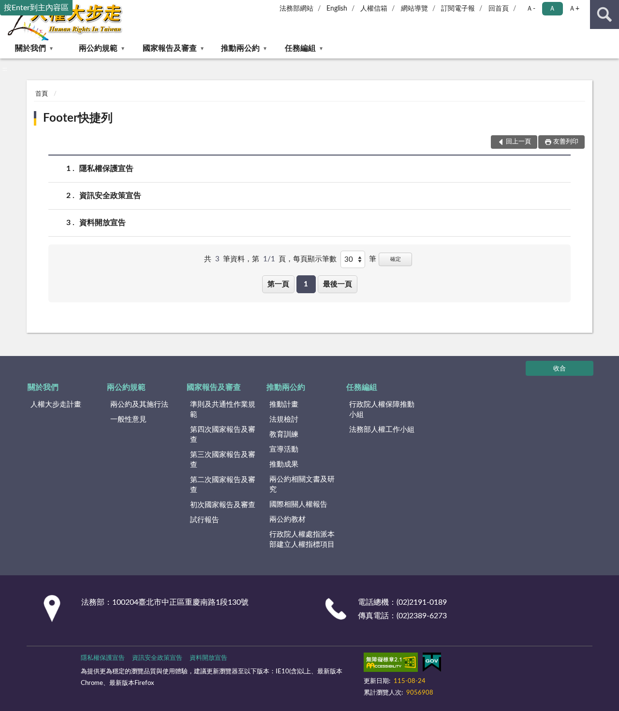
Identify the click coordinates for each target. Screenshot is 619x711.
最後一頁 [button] (337, 284)
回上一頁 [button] (518, 142)
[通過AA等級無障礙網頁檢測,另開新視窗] (391, 664)
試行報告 (204, 520)
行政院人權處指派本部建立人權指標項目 (302, 539)
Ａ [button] (552, 8)
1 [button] (306, 284)
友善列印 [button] (565, 142)
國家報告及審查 (170, 48)
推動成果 (283, 464)
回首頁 (498, 8)
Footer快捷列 (78, 118)
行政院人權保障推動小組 (381, 409)
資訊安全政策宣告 (110, 195)
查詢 (604, 14)
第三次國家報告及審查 (222, 460)
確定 (395, 259)
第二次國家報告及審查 (222, 485)
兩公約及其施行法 (139, 404)
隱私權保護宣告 (106, 168)
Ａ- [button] (530, 8)
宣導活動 (283, 449)
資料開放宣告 (102, 223)
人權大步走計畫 (55, 404)
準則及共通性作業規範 (222, 409)
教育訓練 (283, 434)
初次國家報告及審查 (222, 505)
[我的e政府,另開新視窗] (432, 664)
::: (4, 69)
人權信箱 (373, 8)
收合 (559, 369)
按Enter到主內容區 (36, 8)
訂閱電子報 (458, 8)
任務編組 (300, 48)
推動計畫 (283, 404)
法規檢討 (283, 419)
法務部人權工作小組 (381, 429)
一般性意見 (128, 419)
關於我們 (30, 48)
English (336, 8)
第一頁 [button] (278, 284)
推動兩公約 (240, 48)
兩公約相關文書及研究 (302, 484)
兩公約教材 (287, 519)
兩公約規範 (98, 48)
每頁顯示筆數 (315, 259)
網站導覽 (414, 8)
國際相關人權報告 (298, 504)
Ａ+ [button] (574, 8)
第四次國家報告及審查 (222, 434)
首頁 (41, 94)
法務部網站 (296, 8)
